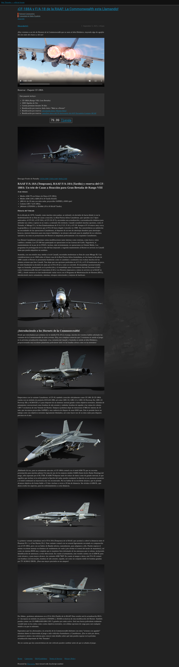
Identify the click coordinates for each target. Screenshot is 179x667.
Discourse (31, 664)
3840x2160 (62, 179)
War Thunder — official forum (12, 2)
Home (20, 659)
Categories (29, 659)
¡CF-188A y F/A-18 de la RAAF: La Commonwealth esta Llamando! (68, 9)
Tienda (66, 120)
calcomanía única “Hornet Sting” (54, 111)
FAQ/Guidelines (41, 659)
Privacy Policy (70, 659)
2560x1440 (53, 179)
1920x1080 (44, 179)
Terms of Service (55, 659)
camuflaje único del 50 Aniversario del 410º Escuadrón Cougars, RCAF (69, 113)
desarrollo (21, 19)
